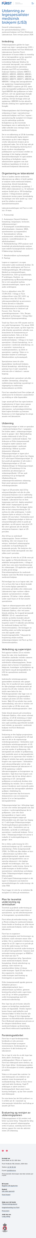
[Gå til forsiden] (12, 3)
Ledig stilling (6, 1216)
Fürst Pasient (6, 1194)
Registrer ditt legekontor (10, 1185)
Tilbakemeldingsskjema (9, 1204)
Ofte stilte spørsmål (8, 1191)
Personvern (5, 1211)
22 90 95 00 (11, 1167)
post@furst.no (11, 1170)
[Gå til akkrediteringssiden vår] (5, 1227)
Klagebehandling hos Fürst (10, 1207)
